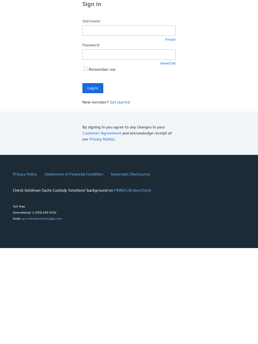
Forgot (170, 39)
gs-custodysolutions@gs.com (42, 218)
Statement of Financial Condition (74, 174)
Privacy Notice (102, 139)
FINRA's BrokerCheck (132, 190)
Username (91, 21)
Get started (120, 102)
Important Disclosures (130, 174)
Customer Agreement (101, 133)
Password (90, 45)
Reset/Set (168, 63)
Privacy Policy (25, 174)
